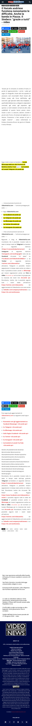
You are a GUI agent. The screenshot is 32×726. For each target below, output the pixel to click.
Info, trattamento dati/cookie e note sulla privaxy (16, 644)
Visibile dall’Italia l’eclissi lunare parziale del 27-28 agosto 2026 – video (15, 615)
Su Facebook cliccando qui (12, 215)
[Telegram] (18, 722)
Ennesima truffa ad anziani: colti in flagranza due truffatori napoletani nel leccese (16, 588)
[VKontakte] (26, 722)
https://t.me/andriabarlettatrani (13, 249)
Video (17, 5)
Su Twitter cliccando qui (11, 224)
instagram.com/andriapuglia (12, 254)
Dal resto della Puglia (9, 572)
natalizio (4, 530)
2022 (7, 529)
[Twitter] (22, 722)
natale (25, 529)
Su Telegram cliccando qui (12, 218)
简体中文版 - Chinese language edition (16, 660)
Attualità (12, 5)
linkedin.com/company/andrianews (15, 290)
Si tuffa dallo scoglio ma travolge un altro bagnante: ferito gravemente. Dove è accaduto (14, 609)
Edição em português (16, 650)
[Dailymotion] (5, 722)
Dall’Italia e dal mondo (9, 595)
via (26, 270)
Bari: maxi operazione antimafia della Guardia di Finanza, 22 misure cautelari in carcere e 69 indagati (16, 577)
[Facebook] (9, 722)
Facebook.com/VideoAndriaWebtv (13, 259)
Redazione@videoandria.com (19, 712)
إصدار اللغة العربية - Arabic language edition (16, 663)
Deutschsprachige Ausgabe (16, 652)
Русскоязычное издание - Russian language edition (16, 658)
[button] (2, 2)
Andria (7, 5)
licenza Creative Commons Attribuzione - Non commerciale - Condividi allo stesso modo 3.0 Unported (16, 690)
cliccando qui (10, 275)
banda (21, 529)
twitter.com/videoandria (10, 263)
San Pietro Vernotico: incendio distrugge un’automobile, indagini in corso (14, 583)
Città (3, 5)
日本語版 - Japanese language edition (16, 662)
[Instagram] (13, 722)
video (17, 530)
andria (11, 529)
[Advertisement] (16, 71)
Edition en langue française (16, 654)
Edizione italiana (16, 665)
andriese (16, 529)
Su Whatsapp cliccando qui (12, 221)
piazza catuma (11, 530)
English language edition (16, 647)
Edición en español (16, 649)
